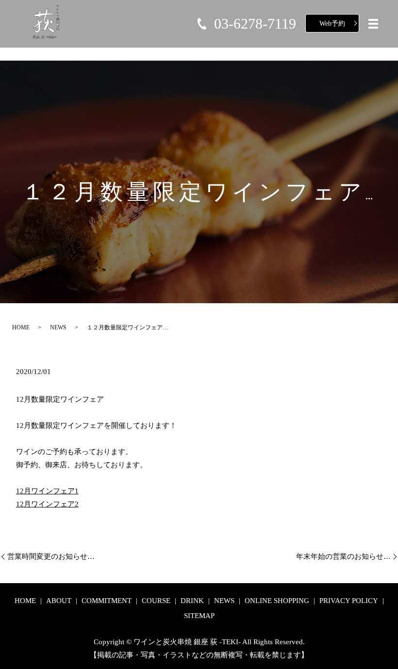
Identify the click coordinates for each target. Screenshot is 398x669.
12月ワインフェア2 (47, 504)
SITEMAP (199, 616)
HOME (21, 327)
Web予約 (332, 23)
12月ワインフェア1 (47, 491)
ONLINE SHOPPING (277, 600)
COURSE (156, 600)
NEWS (58, 327)
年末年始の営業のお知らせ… (343, 556)
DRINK (192, 600)
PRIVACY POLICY (348, 600)
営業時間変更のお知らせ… (51, 556)
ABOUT (58, 600)
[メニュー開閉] (373, 24)
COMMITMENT (107, 600)
